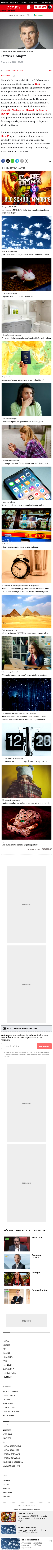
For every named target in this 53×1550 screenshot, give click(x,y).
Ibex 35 (5, 136)
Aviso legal (7, 1434)
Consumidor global (11, 1411)
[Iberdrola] (38, 15)
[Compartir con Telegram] (17, 161)
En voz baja (7, 1377)
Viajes (5, 1361)
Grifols (15, 70)
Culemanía (7, 1399)
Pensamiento (8, 1357)
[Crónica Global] (17, 7)
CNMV (22, 70)
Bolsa (8, 70)
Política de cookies (11, 1450)
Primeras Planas (9, 1373)
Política (6, 1341)
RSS (4, 1442)
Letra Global (8, 1403)
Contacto (7, 1438)
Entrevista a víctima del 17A (29, 2)
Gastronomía (8, 1369)
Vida (4, 1349)
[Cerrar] (50, 1541)
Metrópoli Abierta (10, 1391)
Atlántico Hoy (9, 1407)
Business (6, 1345)
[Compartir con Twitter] (8, 161)
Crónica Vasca (9, 1395)
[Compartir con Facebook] (3, 161)
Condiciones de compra (13, 1462)
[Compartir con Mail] (22, 161)
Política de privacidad (12, 1446)
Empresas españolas (11, 1458)
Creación (6, 1353)
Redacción (5, 75)
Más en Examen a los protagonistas (24, 1230)
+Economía (7, 1365)
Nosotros (7, 1430)
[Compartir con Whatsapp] (12, 161)
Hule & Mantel (9, 1415)
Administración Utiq (11, 1466)
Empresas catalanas (11, 1454)
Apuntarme (44, 1046)
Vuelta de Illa (14, 2)
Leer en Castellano (7, 11)
